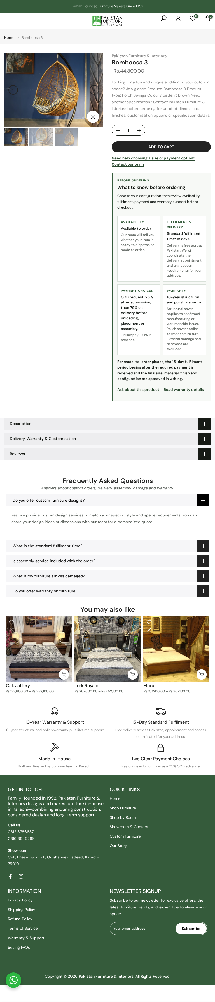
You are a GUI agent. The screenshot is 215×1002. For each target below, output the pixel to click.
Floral (149, 685)
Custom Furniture (125, 836)
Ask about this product (138, 389)
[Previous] (13, 90)
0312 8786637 (21, 831)
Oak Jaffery (18, 685)
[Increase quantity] (139, 131)
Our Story (118, 845)
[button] (107, 500)
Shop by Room (123, 817)
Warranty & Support (26, 937)
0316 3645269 (21, 838)
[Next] (94, 90)
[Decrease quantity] (118, 131)
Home (9, 37)
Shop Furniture (123, 807)
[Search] (161, 21)
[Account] (175, 21)
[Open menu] (12, 21)
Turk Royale (86, 685)
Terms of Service (23, 928)
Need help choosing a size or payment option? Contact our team (153, 161)
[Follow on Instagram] (21, 876)
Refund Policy (20, 918)
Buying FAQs (19, 947)
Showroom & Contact (129, 826)
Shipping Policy (21, 909)
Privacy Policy (20, 900)
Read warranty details (184, 389)
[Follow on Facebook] (10, 876)
